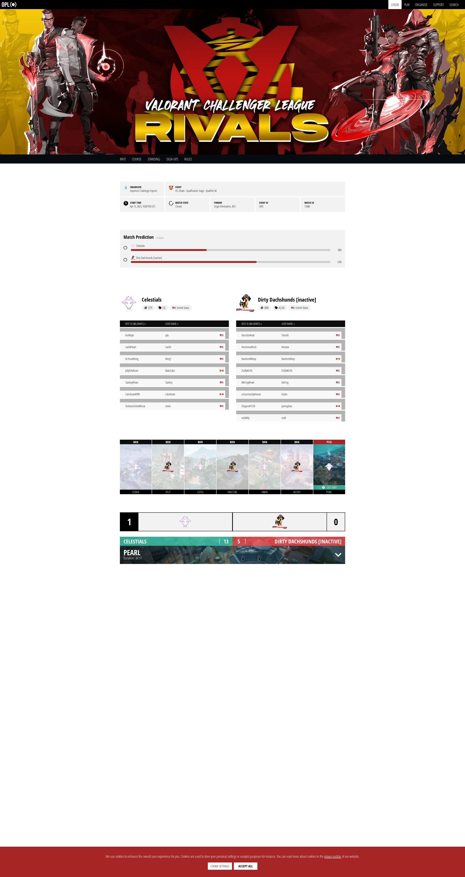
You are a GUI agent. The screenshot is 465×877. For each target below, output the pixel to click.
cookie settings (220, 866)
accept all (245, 866)
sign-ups (172, 159)
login (395, 4)
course (136, 159)
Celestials (151, 299)
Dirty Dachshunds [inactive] (287, 299)
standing (154, 159)
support (438, 4)
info (123, 159)
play (407, 4)
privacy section (332, 856)
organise (421, 4)
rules (188, 159)
